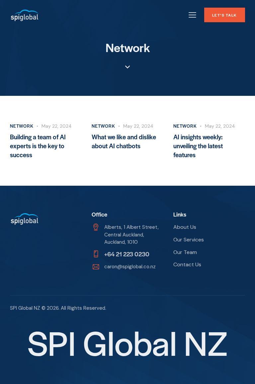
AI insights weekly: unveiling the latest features (198, 145)
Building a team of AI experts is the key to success (38, 145)
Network (22, 126)
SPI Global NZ (25, 308)
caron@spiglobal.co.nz (130, 266)
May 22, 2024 (57, 126)
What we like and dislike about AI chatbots (124, 141)
